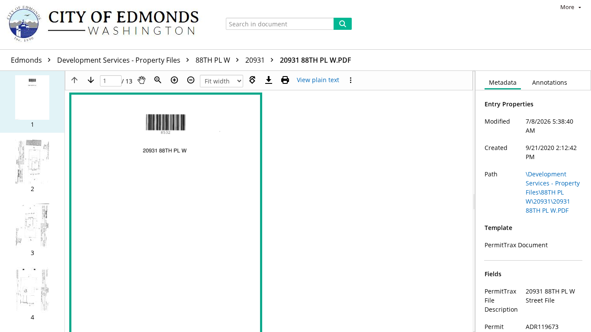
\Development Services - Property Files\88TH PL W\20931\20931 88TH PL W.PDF (553, 192)
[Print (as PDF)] (285, 80)
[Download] (268, 80)
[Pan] (141, 80)
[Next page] (91, 80)
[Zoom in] (174, 80)
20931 (256, 60)
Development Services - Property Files (119, 60)
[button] (32, 102)
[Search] (343, 24)
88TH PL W (214, 60)
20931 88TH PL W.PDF (315, 60)
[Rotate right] (252, 80)
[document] (533, 201)
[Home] (106, 24)
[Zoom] (158, 80)
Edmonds (27, 60)
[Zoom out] (190, 80)
